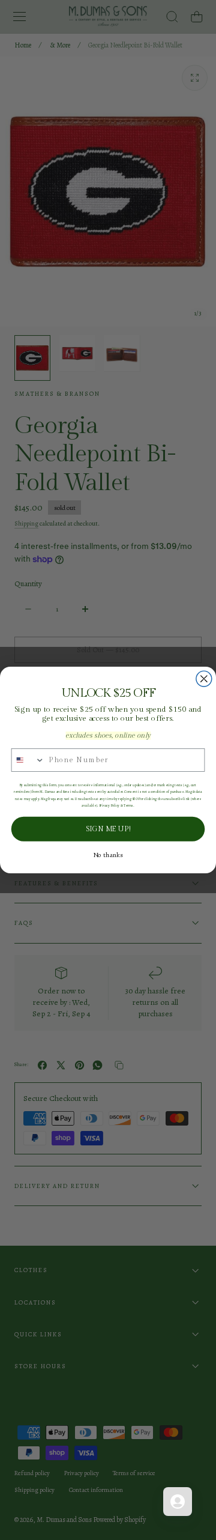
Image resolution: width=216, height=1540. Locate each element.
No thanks (108, 855)
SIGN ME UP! (108, 829)
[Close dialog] (204, 679)
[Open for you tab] (177, 1501)
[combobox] (27, 760)
